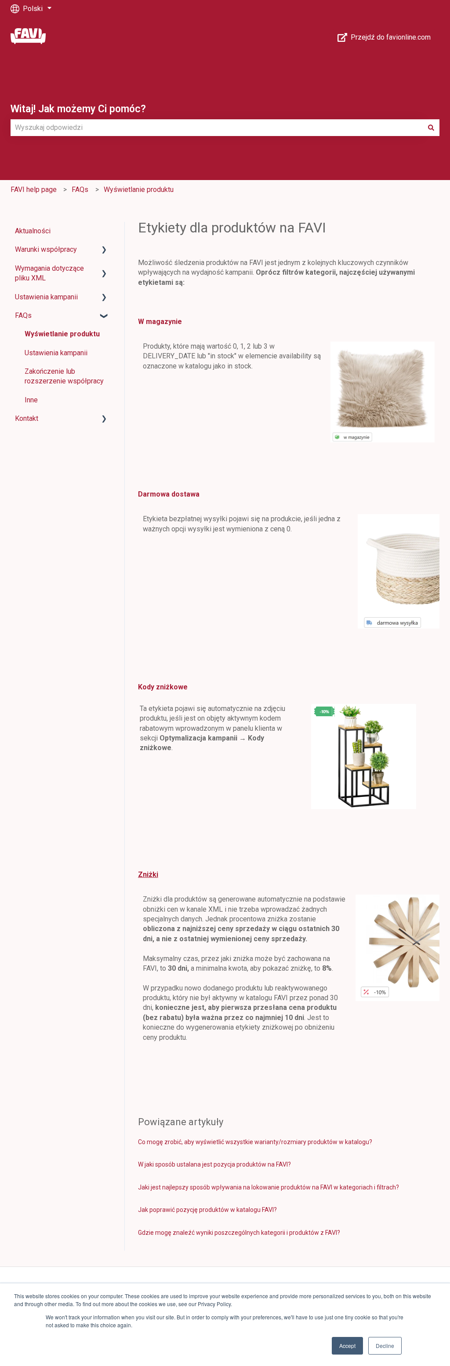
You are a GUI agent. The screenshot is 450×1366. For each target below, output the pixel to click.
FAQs (80, 189)
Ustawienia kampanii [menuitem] (46, 297)
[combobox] (217, 127)
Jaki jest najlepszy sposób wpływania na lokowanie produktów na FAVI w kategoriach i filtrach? (268, 1187)
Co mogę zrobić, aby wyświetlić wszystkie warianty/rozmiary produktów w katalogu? (255, 1141)
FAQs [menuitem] (23, 315)
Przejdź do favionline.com (391, 37)
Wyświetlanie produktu (139, 189)
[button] (104, 250)
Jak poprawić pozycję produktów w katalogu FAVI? (207, 1209)
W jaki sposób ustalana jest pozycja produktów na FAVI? (214, 1164)
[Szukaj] (431, 127)
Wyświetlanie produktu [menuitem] (62, 334)
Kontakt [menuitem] (26, 418)
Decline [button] (385, 1345)
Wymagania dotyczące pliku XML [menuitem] (49, 273)
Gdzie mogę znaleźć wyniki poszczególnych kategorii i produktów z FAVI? (239, 1232)
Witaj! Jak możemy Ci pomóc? (78, 109)
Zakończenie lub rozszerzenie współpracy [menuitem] (64, 376)
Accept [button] (347, 1345)
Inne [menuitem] (31, 400)
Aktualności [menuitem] (33, 231)
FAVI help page (34, 189)
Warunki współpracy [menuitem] (46, 249)
